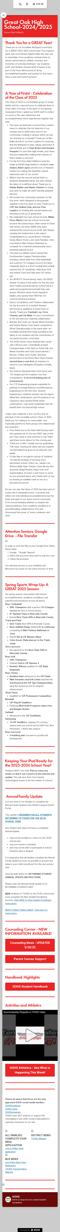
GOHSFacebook (12, 1105)
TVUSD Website (38, 1138)
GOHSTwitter (11, 1109)
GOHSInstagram (13, 1112)
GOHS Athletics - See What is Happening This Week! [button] (30, 1070)
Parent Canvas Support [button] (30, 959)
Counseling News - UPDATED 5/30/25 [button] (30, 945)
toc (3, 15)
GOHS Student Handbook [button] (30, 986)
